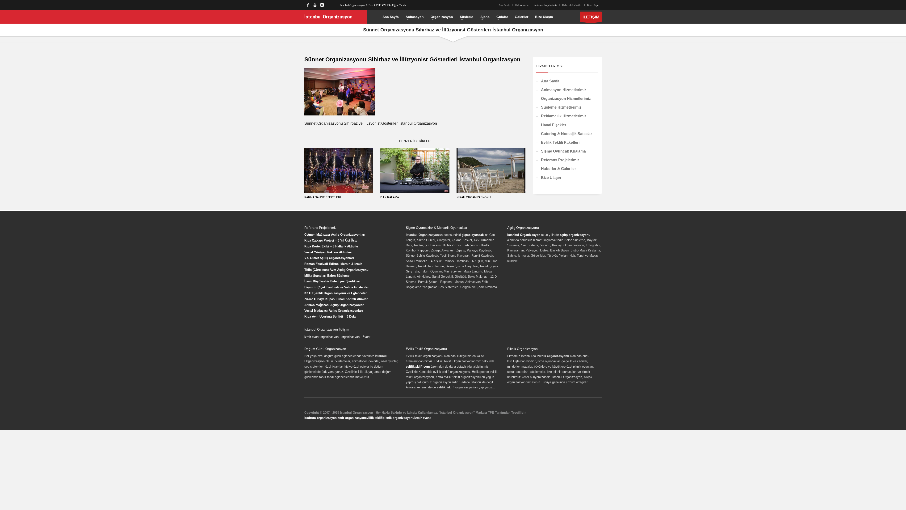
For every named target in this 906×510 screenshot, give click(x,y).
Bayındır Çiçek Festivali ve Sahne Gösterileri (336, 287)
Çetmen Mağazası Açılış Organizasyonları (334, 234)
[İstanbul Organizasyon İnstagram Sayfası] (322, 4)
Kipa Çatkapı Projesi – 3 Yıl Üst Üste (330, 240)
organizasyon (350, 337)
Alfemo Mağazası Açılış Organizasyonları (334, 305)
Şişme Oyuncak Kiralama (563, 151)
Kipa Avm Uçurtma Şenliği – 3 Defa (330, 316)
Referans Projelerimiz (545, 5)
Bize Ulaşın (593, 5)
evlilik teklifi (374, 418)
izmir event (422, 418)
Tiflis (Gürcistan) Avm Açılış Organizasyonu (336, 270)
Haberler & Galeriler (558, 169)
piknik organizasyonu (398, 418)
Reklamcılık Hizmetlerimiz (563, 116)
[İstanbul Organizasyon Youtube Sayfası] (315, 4)
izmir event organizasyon (321, 337)
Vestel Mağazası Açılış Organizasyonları (333, 310)
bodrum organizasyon (320, 418)
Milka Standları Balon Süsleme (326, 275)
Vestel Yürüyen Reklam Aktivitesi (328, 252)
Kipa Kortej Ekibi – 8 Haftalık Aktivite (331, 246)
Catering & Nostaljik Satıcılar (566, 134)
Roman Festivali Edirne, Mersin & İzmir (333, 264)
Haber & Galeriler (572, 5)
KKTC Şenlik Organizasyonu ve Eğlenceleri (336, 293)
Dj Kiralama (389, 197)
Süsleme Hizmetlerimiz (561, 107)
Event (366, 337)
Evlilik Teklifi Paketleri (560, 142)
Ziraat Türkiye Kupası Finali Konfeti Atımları (336, 299)
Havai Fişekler (553, 125)
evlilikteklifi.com (418, 366)
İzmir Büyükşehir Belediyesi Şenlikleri (332, 281)
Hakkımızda (521, 5)
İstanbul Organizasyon (523, 235)
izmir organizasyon (351, 418)
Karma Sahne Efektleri (322, 197)
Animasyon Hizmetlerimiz (563, 90)
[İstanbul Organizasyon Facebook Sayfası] (307, 4)
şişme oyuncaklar (474, 235)
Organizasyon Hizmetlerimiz (566, 99)
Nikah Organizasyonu (474, 197)
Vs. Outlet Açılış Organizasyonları (329, 258)
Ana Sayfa (504, 5)
